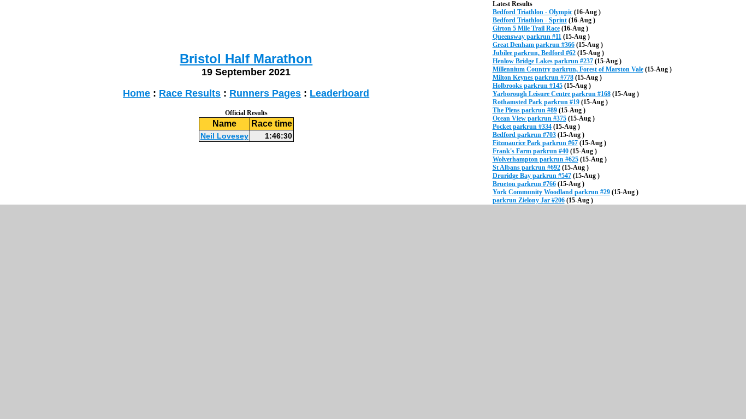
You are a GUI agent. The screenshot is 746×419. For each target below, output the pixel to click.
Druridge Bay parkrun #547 (532, 175)
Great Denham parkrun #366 (534, 45)
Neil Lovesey (224, 135)
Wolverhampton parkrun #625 (535, 159)
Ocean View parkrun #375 (529, 118)
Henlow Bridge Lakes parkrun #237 (543, 61)
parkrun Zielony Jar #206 (529, 200)
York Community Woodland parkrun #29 (551, 192)
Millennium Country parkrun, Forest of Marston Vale (568, 69)
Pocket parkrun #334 (522, 126)
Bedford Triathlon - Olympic (532, 12)
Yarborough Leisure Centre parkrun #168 (552, 94)
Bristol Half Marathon (246, 58)
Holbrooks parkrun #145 (528, 85)
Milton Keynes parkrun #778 (533, 77)
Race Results (190, 93)
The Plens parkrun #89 (525, 110)
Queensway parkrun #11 (527, 36)
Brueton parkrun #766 (524, 184)
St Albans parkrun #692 (526, 167)
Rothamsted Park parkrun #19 (536, 102)
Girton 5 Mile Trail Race (526, 28)
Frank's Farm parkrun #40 (531, 151)
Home (136, 93)
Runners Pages (265, 93)
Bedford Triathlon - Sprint (530, 20)
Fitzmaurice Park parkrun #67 (535, 143)
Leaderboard (339, 93)
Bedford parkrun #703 (524, 135)
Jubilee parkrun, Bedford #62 (534, 53)
